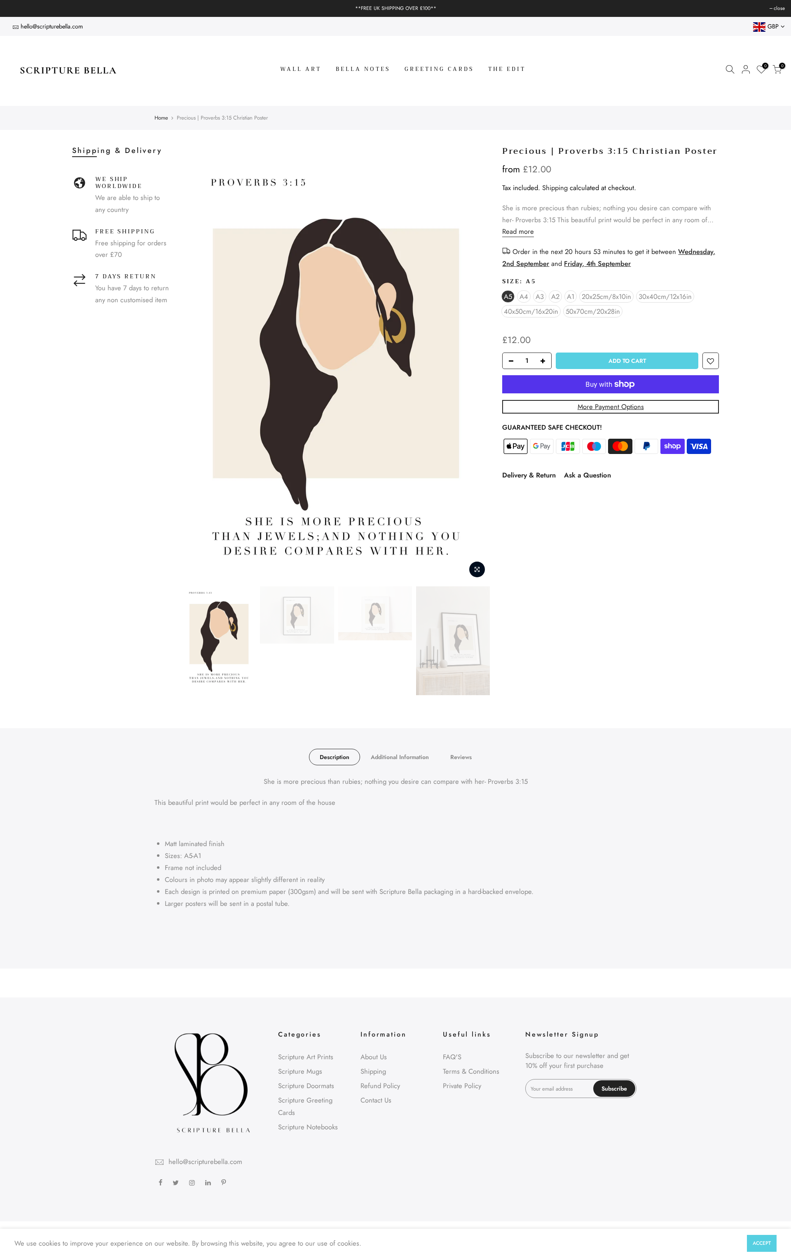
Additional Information (400, 757)
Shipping (555, 188)
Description (334, 757)
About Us (373, 1057)
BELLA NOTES (363, 69)
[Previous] (196, 364)
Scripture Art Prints (305, 1057)
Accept (762, 1243)
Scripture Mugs (300, 1071)
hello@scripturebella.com (52, 26)
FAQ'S (452, 1057)
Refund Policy (380, 1086)
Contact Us (375, 1100)
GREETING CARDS (439, 69)
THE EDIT (507, 69)
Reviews (461, 757)
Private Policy (462, 1086)
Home (161, 118)
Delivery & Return (529, 475)
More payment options (611, 406)
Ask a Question (587, 475)
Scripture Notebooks (308, 1127)
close (15, 8)
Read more (518, 231)
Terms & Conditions (471, 1071)
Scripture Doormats (306, 1086)
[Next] (475, 364)
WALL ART (300, 69)
